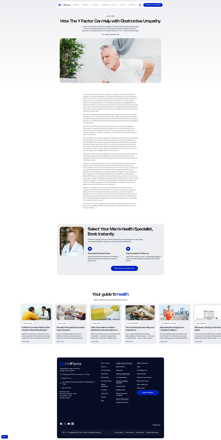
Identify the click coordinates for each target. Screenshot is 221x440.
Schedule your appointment (124, 268)
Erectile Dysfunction (122, 402)
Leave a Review (147, 392)
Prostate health (120, 386)
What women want (142, 381)
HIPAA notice (140, 432)
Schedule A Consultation (153, 4)
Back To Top (157, 425)
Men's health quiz (142, 384)
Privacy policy (119, 432)
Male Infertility (120, 366)
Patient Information (104, 385)
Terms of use (130, 432)
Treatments (104, 374)
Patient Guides (141, 374)
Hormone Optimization (123, 374)
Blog (102, 400)
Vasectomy (119, 370)
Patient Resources (142, 363)
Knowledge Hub (142, 370)
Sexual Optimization (122, 399)
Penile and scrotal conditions (121, 394)
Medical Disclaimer (152, 432)
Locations (104, 390)
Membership (105, 377)
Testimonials (141, 388)
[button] (76, 5)
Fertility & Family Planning (124, 363)
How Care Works (106, 381)
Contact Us (104, 393)
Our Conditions (105, 370)
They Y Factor (105, 363)
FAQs (138, 366)
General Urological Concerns (122, 382)
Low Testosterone (121, 377)
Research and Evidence (144, 377)
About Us (104, 366)
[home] (64, 5)
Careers (103, 397)
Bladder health (120, 390)
